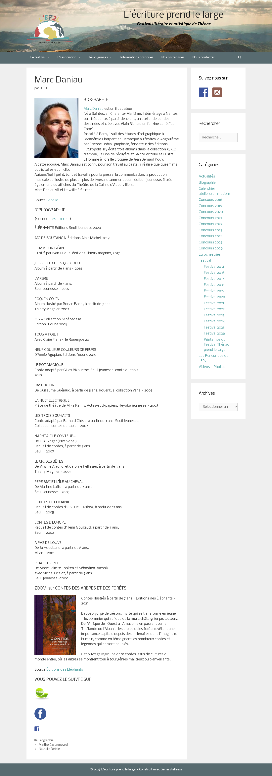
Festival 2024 (214, 321)
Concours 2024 (211, 236)
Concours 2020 (211, 212)
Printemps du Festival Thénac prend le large (216, 345)
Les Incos (59, 219)
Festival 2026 (214, 334)
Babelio (52, 200)
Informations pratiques (137, 57)
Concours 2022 (210, 224)
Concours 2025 (210, 242)
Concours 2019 (210, 206)
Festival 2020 (214, 297)
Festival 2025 (214, 328)
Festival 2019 (214, 291)
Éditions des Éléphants (64, 670)
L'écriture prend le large (174, 15)
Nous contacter (204, 57)
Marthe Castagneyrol (53, 745)
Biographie (46, 740)
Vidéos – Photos (212, 367)
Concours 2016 (210, 200)
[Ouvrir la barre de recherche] (240, 58)
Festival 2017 (214, 279)
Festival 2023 (214, 315)
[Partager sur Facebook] (36, 728)
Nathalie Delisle (49, 749)
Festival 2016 (214, 273)
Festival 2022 (214, 309)
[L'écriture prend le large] (49, 29)
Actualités (207, 177)
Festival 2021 (214, 303)
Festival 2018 (214, 285)
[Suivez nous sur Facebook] (203, 92)
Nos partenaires (173, 57)
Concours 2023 (210, 230)
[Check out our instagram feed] (217, 92)
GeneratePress (171, 769)
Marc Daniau (94, 109)
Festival (205, 261)
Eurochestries (210, 255)
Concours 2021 (210, 218)
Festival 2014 (214, 267)
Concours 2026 (211, 248)
